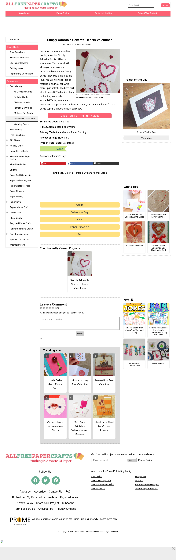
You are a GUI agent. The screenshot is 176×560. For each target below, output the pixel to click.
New (126, 300)
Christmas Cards (22, 102)
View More (146, 138)
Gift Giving (15, 140)
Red (80, 234)
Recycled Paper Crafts (20, 223)
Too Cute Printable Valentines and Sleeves (79, 428)
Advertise (40, 491)
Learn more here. (109, 519)
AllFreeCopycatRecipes (146, 488)
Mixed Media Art (18, 164)
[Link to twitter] (46, 480)
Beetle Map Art (158, 364)
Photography (16, 218)
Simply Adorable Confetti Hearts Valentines (79, 284)
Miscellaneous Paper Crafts (20, 157)
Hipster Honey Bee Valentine (79, 382)
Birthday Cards (21, 97)
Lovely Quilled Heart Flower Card (55, 384)
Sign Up (132, 460)
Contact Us (55, 491)
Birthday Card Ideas (19, 57)
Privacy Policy (24, 503)
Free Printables (17, 52)
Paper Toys (15, 202)
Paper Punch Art (79, 227)
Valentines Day (79, 212)
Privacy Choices (66, 508)
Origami (13, 169)
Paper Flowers (17, 191)
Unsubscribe (45, 508)
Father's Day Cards (23, 108)
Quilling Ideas (16, 68)
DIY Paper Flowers (19, 63)
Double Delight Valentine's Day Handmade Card (158, 248)
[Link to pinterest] (56, 480)
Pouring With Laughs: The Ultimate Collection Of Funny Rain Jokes (158, 331)
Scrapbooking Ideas (19, 234)
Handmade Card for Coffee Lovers (104, 426)
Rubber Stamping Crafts (21, 228)
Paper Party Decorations (21, 73)
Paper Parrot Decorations (134, 365)
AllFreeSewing (98, 488)
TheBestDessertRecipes (147, 484)
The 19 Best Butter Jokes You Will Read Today (134, 330)
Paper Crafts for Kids (20, 186)
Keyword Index (69, 497)
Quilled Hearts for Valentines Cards (55, 426)
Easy (79, 219)
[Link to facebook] (35, 480)
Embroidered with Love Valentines (158, 216)
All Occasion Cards (23, 91)
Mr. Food (139, 480)
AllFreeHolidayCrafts (101, 480)
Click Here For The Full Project (80, 115)
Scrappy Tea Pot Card (146, 132)
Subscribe (15, 39)
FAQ (68, 491)
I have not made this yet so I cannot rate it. (63, 312)
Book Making (16, 129)
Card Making (16, 86)
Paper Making (16, 196)
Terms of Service (24, 508)
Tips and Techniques (20, 239)
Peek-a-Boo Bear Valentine (104, 382)
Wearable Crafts (17, 245)
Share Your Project (47, 503)
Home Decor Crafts (19, 151)
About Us (25, 491)
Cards (79, 204)
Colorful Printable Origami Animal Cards (86, 173)
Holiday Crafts (17, 145)
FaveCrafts (96, 476)
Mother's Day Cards (23, 113)
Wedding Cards (21, 124)
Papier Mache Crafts (20, 207)
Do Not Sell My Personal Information (34, 497)
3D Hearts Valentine (134, 246)
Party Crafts (15, 212)
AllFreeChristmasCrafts (102, 484)
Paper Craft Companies (21, 175)
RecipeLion (140, 476)
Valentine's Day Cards (24, 118)
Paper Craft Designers (20, 180)
